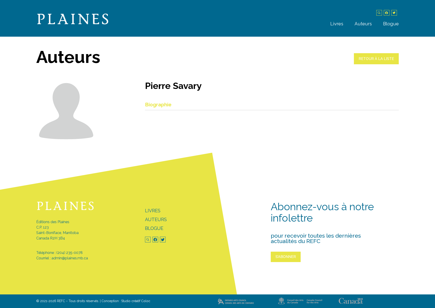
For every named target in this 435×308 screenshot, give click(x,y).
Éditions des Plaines (52, 222)
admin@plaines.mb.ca (69, 258)
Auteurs (363, 23)
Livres (336, 23)
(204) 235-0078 (69, 253)
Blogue (391, 23)
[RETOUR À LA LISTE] (376, 63)
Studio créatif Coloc (135, 301)
